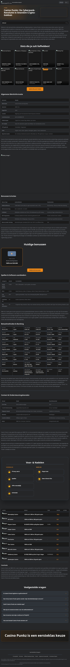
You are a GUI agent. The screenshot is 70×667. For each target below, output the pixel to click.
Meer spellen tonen (35, 89)
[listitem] (35, 593)
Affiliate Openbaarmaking (29, 656)
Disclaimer (21, 656)
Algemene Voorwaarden (43, 656)
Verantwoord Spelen (53, 656)
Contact (36, 656)
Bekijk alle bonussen (35, 270)
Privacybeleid (15, 656)
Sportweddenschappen (17, 2)
